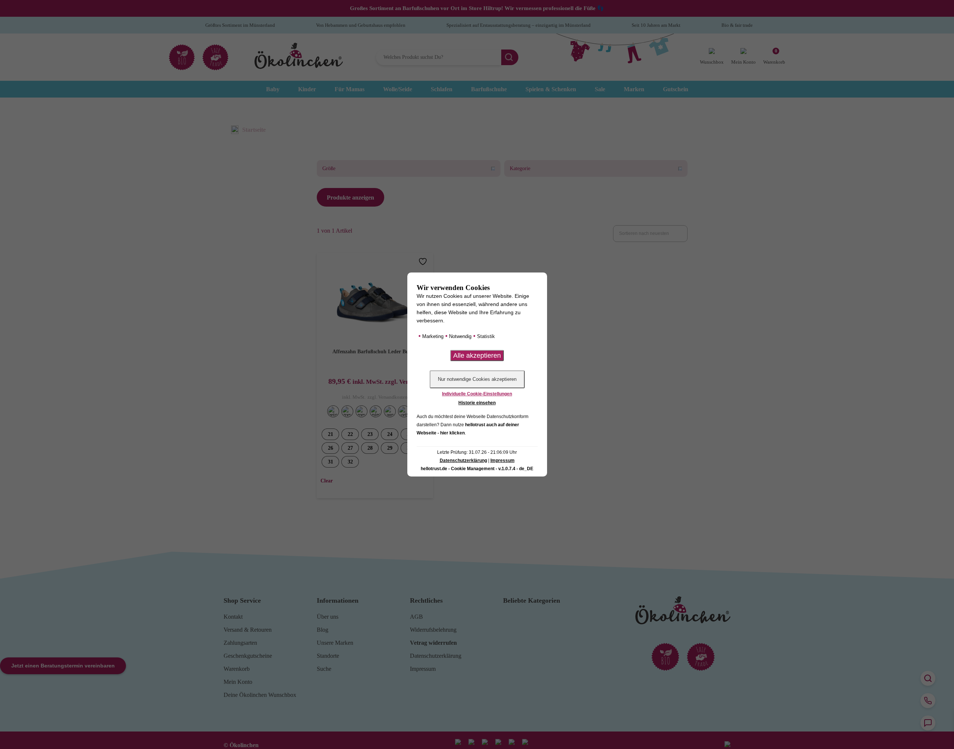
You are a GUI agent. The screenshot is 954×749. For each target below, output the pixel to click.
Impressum (502, 460)
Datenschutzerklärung (463, 460)
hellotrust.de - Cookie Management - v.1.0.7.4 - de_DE (477, 468)
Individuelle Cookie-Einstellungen (477, 393)
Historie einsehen (477, 402)
